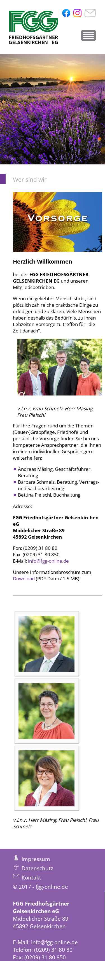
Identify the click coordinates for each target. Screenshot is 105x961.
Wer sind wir (30, 179)
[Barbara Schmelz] (46, 778)
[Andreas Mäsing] (46, 644)
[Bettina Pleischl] (46, 711)
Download (24, 578)
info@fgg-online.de (48, 561)
